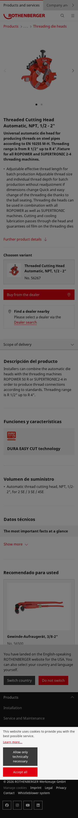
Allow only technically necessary (20, 756)
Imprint (35, 788)
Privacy (61, 788)
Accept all (20, 772)
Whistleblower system (34, 793)
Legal (49, 788)
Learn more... (12, 742)
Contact (9, 793)
